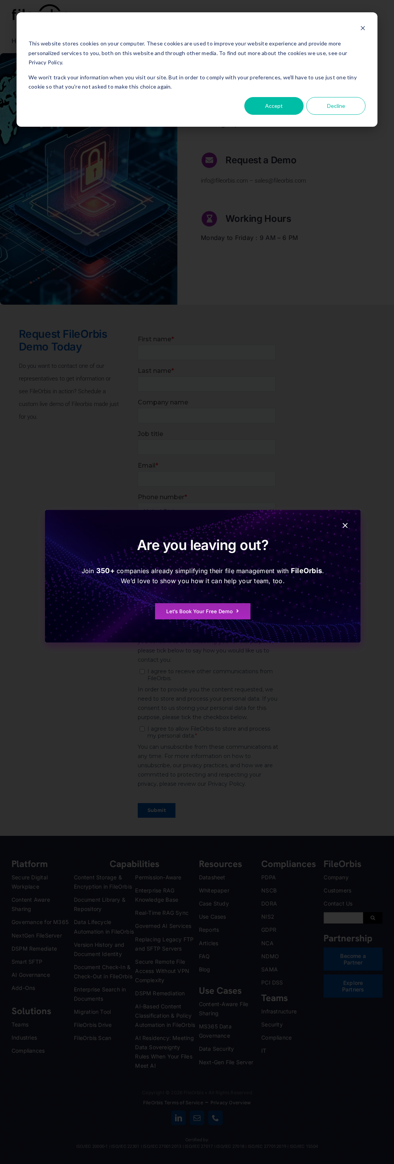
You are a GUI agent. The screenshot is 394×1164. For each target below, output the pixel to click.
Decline (336, 105)
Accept (274, 105)
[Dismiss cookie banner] (363, 29)
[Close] (345, 525)
